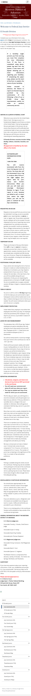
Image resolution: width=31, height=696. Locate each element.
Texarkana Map (8, 666)
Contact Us (8, 688)
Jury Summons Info (9, 607)
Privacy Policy (5, 690)
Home (1, 23)
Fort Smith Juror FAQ (10, 623)
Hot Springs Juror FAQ (10, 636)
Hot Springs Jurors (7, 630)
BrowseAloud (12, 690)
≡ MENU (4, 2)
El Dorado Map (8, 613)
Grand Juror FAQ (9, 676)
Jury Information (8, 23)
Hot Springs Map (9, 640)
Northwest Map (8, 653)
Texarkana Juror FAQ (10, 663)
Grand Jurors (6, 670)
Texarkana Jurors (7, 656)
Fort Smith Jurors (7, 616)
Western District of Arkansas (15, 11)
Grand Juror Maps (9, 680)
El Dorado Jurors (16, 23)
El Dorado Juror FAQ (10, 610)
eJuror (2, 40)
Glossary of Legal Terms (18, 688)
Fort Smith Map (8, 626)
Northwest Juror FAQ (10, 650)
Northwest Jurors (7, 643)
